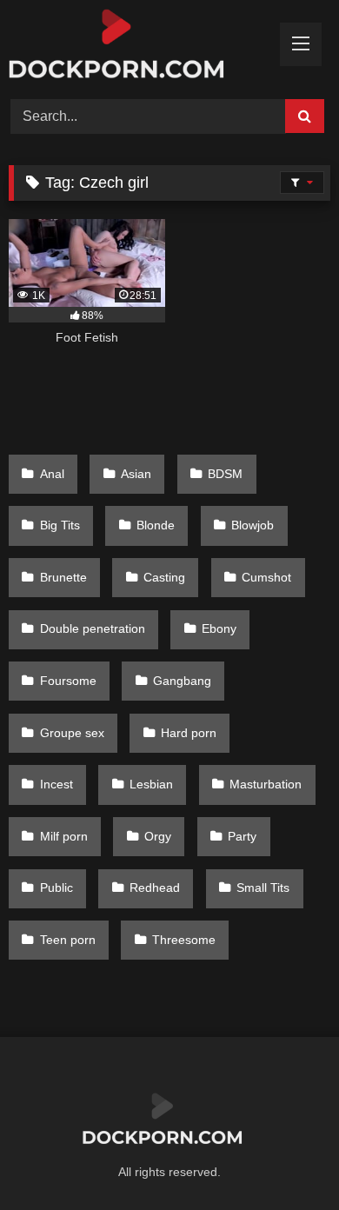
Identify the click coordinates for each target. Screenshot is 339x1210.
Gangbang (182, 681)
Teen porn (68, 940)
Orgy (157, 836)
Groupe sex (72, 733)
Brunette (63, 577)
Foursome (68, 681)
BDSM (225, 474)
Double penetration (92, 628)
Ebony (219, 628)
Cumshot (266, 577)
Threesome (184, 940)
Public (56, 887)
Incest (56, 784)
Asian (136, 474)
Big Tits (60, 525)
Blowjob (252, 525)
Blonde (155, 525)
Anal (52, 474)
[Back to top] (285, 1158)
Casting (164, 577)
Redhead (155, 887)
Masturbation (265, 784)
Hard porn (188, 733)
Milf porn (64, 836)
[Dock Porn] (139, 47)
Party (242, 836)
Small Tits (262, 887)
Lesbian (151, 784)
